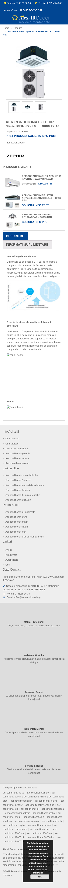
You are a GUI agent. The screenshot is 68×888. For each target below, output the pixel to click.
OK (40, 876)
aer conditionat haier (21, 801)
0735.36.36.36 (23, 3)
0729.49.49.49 (54, 3)
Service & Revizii (34, 766)
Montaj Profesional (34, 622)
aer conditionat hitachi (46, 801)
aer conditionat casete (39, 825)
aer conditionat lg (30, 809)
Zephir (21, 142)
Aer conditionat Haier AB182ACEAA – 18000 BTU (37, 215)
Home (6, 28)
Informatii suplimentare (27, 244)
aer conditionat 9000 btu (39, 833)
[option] (34, 71)
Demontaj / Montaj (34, 729)
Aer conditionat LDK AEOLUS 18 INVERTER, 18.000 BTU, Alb (41, 177)
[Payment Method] (61, 881)
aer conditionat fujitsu (35, 796)
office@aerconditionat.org (27, 597)
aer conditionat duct (40, 829)
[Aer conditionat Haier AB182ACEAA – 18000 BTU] (12, 221)
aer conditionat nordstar (17, 813)
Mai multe (38, 872)
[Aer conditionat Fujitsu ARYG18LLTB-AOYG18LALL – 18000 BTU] (12, 201)
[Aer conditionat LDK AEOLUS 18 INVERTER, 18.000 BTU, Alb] (12, 182)
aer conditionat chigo (38, 792)
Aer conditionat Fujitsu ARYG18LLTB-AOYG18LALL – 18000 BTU (41, 198)
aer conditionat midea (53, 809)
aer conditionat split (34, 817)
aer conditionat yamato (27, 821)
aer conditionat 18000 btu (41, 837)
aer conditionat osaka (44, 813)
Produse (18, 28)
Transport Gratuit (34, 692)
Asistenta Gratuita (34, 655)
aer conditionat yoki (52, 821)
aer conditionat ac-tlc (13, 792)
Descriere (15, 236)
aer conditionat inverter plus (40, 805)
